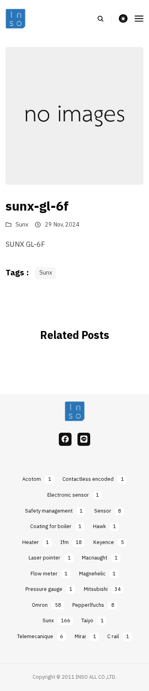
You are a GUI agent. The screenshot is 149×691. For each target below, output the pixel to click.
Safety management (54, 511)
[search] (104, 18)
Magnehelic (97, 574)
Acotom (36, 479)
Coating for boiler (55, 527)
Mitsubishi (102, 589)
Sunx (21, 225)
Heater (35, 542)
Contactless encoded (93, 479)
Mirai (85, 637)
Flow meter (49, 574)
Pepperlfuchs (93, 605)
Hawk (104, 527)
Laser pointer (49, 558)
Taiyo (92, 621)
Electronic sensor (73, 495)
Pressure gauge (48, 589)
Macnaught (99, 558)
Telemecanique (40, 637)
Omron (46, 605)
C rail (118, 637)
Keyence (108, 542)
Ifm (71, 542)
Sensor (107, 511)
